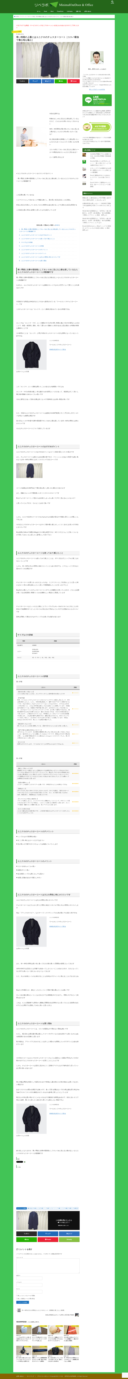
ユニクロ (62, 1208)
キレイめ (38, 1208)
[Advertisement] (48, 97)
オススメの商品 (22, 1208)
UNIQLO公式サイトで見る (57, 349)
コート (44, 1208)
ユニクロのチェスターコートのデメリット (33, 249)
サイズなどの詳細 (25, 242)
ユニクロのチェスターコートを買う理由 (32, 260)
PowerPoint (60, 11)
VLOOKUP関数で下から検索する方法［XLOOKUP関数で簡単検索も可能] (100, 156)
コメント (19, 1257)
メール (19, 1282)
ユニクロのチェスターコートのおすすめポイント (35, 235)
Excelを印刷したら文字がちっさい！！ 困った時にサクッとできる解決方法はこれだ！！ (100, 163)
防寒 (77, 1208)
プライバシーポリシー (43, 1376)
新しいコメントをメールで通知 (26, 1295)
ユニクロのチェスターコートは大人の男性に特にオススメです (39, 257)
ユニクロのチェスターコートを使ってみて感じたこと (37, 238)
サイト (18, 1289)
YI (97, 222)
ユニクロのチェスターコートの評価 (31, 246)
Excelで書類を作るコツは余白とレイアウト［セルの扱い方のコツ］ (100, 177)
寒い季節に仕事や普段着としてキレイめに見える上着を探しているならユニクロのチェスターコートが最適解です (47, 230)
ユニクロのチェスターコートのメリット (32, 253)
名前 (18, 1275)
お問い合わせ (87, 11)
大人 (72, 1208)
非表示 (57, 225)
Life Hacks (70, 11)
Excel (45, 11)
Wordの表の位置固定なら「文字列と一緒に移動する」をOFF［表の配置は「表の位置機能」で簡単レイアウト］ (97, 213)
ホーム (38, 11)
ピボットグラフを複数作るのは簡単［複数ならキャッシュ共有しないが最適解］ (100, 170)
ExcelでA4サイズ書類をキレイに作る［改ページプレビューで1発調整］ (100, 184)
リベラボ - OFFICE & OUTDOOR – (67, 1376)
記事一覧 (78, 11)
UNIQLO (31, 1208)
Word (52, 11)
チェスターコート (53, 1208)
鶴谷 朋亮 (100, 215)
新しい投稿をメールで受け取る (26, 1298)
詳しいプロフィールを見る (97, 89)
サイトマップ (30, 1376)
